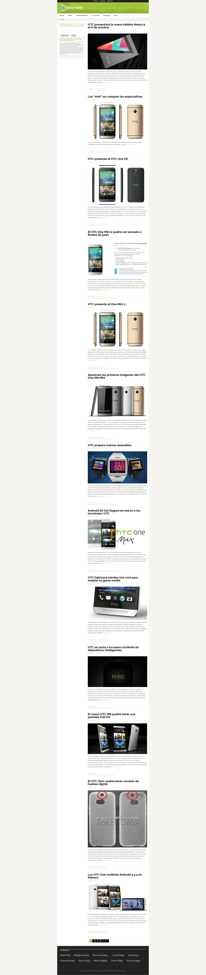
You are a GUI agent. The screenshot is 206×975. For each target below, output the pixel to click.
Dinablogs (93, 970)
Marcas (99, 88)
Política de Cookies (121, 970)
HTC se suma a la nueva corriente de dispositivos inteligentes (113, 648)
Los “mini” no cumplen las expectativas (115, 96)
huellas (104, 868)
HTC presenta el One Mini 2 (107, 304)
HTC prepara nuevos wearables (109, 445)
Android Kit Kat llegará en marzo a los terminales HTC (114, 512)
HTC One (99, 640)
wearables (112, 504)
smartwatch (105, 504)
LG (97, 151)
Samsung (105, 151)
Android (97, 368)
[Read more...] (108, 82)
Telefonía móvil (113, 571)
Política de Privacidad (109, 970)
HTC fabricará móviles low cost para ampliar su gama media (113, 579)
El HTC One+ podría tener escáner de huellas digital (113, 782)
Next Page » (105, 941)
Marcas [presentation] (74, 35)
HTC (95, 88)
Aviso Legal (100, 970)
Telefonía (107, 707)
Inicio (59, 19)
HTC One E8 (100, 225)
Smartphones (113, 297)
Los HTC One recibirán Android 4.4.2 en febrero (115, 876)
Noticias (103, 88)
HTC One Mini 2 (101, 297)
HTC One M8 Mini (101, 438)
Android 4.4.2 (98, 932)
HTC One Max (105, 571)
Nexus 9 (99, 90)
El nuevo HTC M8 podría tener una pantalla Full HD (111, 715)
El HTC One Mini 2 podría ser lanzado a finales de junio (114, 233)
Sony (105, 152)
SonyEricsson (111, 151)
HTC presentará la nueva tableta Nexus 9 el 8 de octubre (116, 26)
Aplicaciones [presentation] (64, 35)
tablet (103, 90)
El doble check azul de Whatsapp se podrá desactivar (71, 39)
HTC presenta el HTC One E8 (108, 159)
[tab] (64, 35)
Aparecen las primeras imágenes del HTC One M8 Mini (116, 376)
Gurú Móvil (74, 8)
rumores (107, 297)
